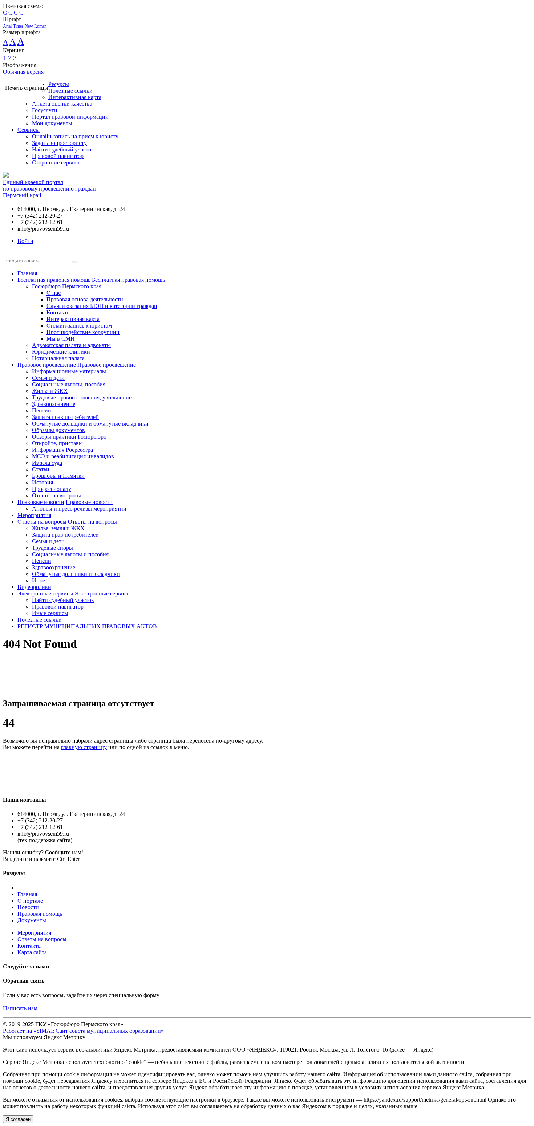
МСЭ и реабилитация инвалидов (73, 456)
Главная (27, 273)
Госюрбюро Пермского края (66, 286)
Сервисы (28, 130)
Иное (38, 580)
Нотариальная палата (58, 358)
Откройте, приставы (57, 443)
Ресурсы (58, 84)
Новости (28, 907)
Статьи (40, 469)
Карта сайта (32, 952)
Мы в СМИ (60, 339)
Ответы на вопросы (56, 495)
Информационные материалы (69, 371)
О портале (30, 901)
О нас (53, 293)
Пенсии (41, 410)
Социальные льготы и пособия (70, 554)
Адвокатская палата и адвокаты (71, 345)
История (42, 482)
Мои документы (52, 123)
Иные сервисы (50, 613)
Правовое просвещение (46, 365)
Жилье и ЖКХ (50, 391)
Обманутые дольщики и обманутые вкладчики (90, 423)
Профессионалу (51, 489)
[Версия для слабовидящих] (8, 253)
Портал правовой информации (70, 117)
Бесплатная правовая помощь (53, 280)
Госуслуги (44, 110)
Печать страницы (26, 88)
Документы (31, 920)
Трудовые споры (52, 548)
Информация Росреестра (62, 450)
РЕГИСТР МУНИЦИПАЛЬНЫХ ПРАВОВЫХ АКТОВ (87, 626)
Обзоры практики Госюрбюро (69, 437)
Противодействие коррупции (83, 332)
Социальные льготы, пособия (68, 384)
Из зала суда (47, 463)
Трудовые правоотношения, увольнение (82, 397)
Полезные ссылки (70, 91)
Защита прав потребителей (65, 417)
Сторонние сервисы (57, 162)
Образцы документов (58, 430)
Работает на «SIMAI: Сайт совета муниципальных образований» (83, 1031)
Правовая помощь (39, 914)
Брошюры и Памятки (58, 476)
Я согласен (18, 1119)
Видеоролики (34, 587)
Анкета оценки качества (62, 104)
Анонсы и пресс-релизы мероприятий (79, 508)
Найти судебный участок (63, 149)
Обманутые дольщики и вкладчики (76, 574)
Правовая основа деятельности (84, 299)
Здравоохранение (53, 404)
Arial (7, 26)
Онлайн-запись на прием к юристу (75, 136)
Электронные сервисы (45, 593)
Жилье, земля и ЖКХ (58, 528)
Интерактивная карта (74, 97)
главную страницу (84, 747)
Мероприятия (34, 515)
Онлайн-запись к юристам (79, 325)
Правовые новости (40, 502)
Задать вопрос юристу (59, 143)
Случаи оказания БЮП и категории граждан (101, 306)
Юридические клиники (61, 352)
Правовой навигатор (58, 156)
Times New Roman (29, 26)
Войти (25, 241)
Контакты (58, 312)
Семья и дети (48, 378)
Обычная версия (23, 72)
